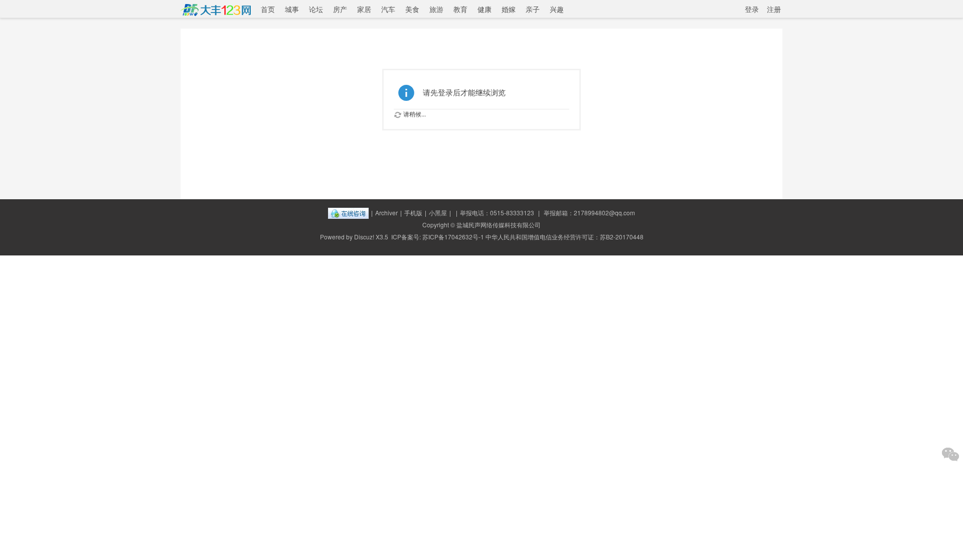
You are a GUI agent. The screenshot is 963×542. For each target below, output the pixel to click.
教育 (460, 9)
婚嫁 (509, 9)
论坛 (316, 9)
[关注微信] (950, 454)
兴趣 (557, 9)
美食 (412, 9)
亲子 (533, 9)
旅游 (436, 9)
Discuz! (364, 236)
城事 (292, 9)
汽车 (388, 9)
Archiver (386, 212)
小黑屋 (438, 212)
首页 (268, 9)
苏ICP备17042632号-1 (453, 236)
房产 (340, 9)
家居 (364, 9)
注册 (774, 9)
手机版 (413, 212)
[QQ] (348, 212)
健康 (484, 9)
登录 (752, 9)
